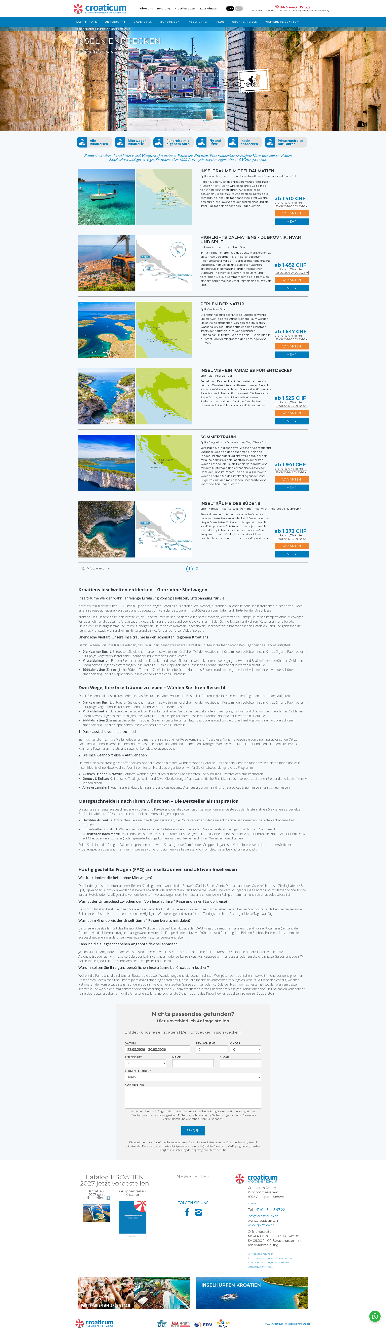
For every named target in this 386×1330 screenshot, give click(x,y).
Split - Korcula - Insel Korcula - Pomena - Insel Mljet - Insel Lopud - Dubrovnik (250, 508)
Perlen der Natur (222, 303)
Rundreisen (170, 21)
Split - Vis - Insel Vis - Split (216, 375)
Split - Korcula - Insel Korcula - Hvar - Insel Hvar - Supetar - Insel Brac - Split (249, 176)
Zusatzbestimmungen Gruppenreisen (270, 1257)
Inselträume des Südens (230, 503)
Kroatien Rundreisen (96, 29)
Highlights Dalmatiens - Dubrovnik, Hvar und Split (250, 239)
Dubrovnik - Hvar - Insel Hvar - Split (223, 247)
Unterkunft (115, 21)
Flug (220, 21)
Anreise (252, 1203)
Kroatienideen (185, 8)
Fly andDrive (215, 142)
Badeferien (143, 21)
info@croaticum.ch (263, 1216)
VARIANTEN (291, 213)
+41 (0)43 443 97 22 (269, 1210)
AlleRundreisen (99, 142)
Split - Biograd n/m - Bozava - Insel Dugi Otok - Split (234, 442)
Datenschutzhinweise (260, 1266)
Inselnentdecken (249, 142)
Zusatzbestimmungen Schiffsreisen (268, 1262)
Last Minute (208, 8)
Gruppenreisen (245, 21)
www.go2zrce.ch (261, 1225)
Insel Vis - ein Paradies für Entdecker (246, 370)
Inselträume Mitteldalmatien (237, 170)
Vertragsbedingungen (260, 1253)
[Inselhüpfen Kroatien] (252, 1293)
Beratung (163, 8)
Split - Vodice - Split (213, 309)
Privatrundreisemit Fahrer (290, 142)
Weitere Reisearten (282, 21)
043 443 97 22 (295, 7)
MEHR (292, 221)
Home (78, 29)
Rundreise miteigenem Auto (178, 142)
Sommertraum (218, 436)
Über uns (146, 8)
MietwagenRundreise (137, 142)
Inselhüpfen (198, 21)
